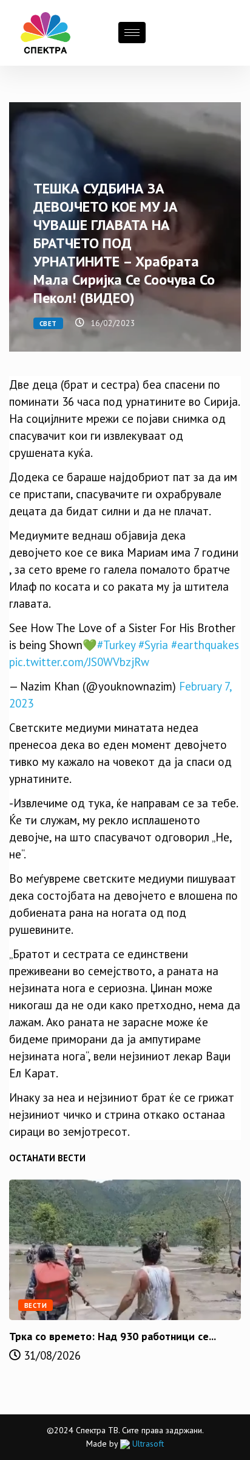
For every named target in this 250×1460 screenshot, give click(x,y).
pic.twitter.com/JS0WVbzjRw (79, 662)
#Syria (153, 645)
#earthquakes (205, 645)
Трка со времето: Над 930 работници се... (112, 1336)
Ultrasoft (147, 1443)
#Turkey (116, 645)
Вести (35, 1305)
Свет (48, 323)
